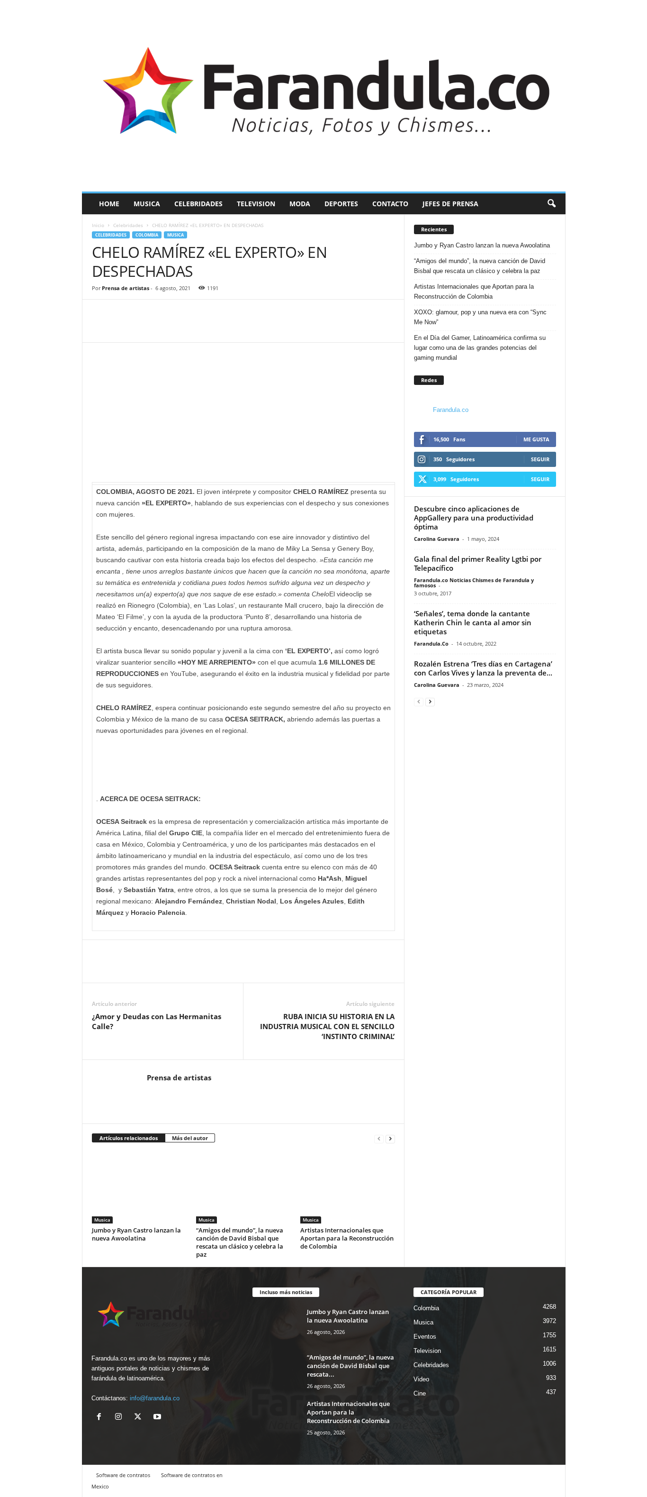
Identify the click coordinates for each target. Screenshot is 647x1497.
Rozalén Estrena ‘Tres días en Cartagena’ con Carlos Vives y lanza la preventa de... (483, 668)
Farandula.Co (431, 643)
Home (109, 203)
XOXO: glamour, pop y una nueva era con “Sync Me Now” (480, 317)
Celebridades (198, 203)
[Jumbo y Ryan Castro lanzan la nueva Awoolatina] (139, 1187)
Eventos (424, 1336)
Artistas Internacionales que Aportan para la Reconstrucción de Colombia (347, 1238)
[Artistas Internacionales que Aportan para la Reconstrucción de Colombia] (347, 1187)
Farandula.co (450, 409)
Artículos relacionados (128, 1137)
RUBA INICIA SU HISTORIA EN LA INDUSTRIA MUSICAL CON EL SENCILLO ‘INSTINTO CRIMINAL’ (327, 1026)
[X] (140, 1417)
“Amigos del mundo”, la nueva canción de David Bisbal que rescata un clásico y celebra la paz (239, 1242)
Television (256, 203)
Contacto (390, 203)
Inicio (98, 225)
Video (421, 1379)
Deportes (341, 203)
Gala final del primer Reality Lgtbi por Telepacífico (477, 563)
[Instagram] (120, 1417)
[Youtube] (158, 1417)
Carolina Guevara (436, 538)
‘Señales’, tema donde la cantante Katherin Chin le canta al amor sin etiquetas (472, 622)
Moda (299, 203)
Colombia (146, 235)
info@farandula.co (155, 1398)
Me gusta (536, 439)
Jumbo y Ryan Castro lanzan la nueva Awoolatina (136, 1234)
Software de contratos (123, 1475)
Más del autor (190, 1137)
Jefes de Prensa (450, 203)
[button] (551, 203)
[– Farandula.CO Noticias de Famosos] (324, 96)
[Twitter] (123, 328)
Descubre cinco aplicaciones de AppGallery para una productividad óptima (473, 517)
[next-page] (390, 1138)
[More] (145, 328)
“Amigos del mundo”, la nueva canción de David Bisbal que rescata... (350, 1365)
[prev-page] (379, 1138)
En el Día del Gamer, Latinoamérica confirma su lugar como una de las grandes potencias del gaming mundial (480, 347)
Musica (147, 203)
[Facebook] (101, 328)
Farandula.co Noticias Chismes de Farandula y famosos (474, 582)
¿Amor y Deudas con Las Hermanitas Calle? (156, 1021)
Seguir (540, 459)
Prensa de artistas (125, 288)
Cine (419, 1393)
